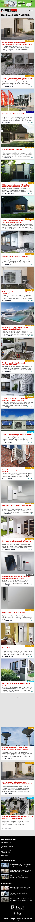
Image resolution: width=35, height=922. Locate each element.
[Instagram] (17, 913)
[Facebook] (15, 913)
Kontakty (6, 918)
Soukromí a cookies (27, 918)
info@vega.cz (5, 855)
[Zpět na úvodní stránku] (9, 10)
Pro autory (12, 918)
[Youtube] (20, 913)
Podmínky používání (18, 919)
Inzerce (19, 918)
